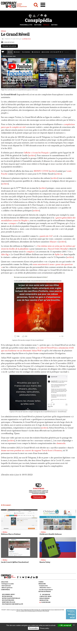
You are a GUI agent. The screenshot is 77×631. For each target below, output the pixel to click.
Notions (37, 25)
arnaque (12, 223)
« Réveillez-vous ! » (45, 587)
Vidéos (40, 582)
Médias (46, 25)
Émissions (42, 584)
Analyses (4, 582)
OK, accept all (65, 625)
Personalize (33, 628)
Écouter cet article (9, 46)
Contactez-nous (45, 596)
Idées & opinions (7, 587)
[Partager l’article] (2, 38)
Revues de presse (44, 591)
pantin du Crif (46, 236)
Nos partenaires (8, 600)
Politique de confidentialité (12, 604)
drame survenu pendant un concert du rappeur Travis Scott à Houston (31, 451)
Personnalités (26, 25)
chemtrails (60, 443)
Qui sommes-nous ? (8, 594)
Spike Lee (59, 255)
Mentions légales (8, 602)
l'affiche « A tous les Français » (36, 153)
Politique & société (8, 584)
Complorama (43, 585)
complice (30, 252)
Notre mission (7, 596)
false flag (4, 255)
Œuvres (54, 25)
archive (32, 156)
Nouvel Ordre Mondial (57, 249)
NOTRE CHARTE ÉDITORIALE (11, 598)
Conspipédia (5, 589)
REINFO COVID (41, 171)
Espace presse (45, 598)
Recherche (46, 594)
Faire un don (45, 602)
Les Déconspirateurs (46, 589)
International (6, 585)
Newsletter (44, 600)
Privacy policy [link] (44, 628)
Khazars (53, 242)
